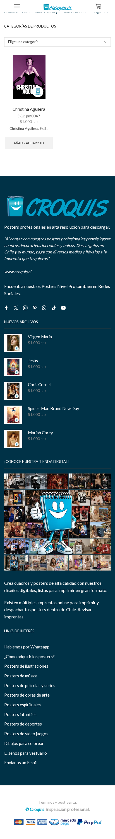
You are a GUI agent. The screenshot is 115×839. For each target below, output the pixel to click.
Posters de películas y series (29, 685)
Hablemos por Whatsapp (26, 646)
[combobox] (57, 42)
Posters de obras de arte (27, 694)
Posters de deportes (23, 723)
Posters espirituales (22, 704)
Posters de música (20, 675)
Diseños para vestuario (25, 753)
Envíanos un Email (20, 762)
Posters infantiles (20, 714)
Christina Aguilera (29, 109)
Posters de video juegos (26, 733)
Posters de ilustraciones (26, 665)
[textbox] (54, 42)
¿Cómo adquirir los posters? (29, 656)
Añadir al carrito (29, 143)
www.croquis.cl (17, 271)
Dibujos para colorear (24, 743)
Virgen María (40, 336)
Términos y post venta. (58, 802)
